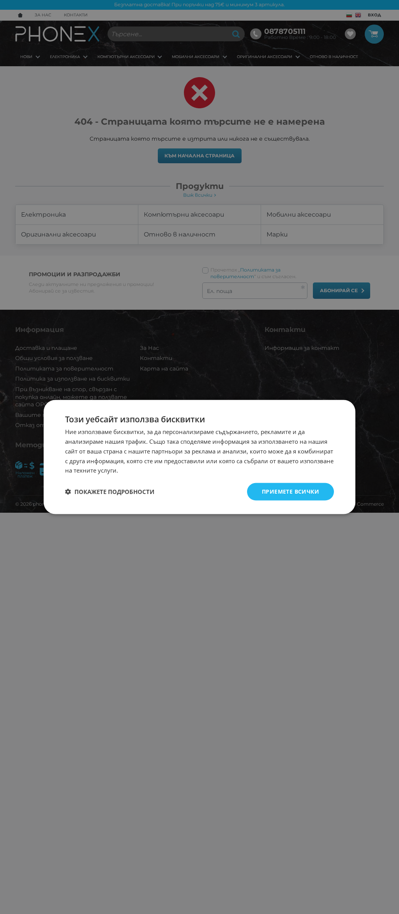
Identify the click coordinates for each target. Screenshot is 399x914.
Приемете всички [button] (290, 491)
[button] (109, 491)
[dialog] (199, 457)
